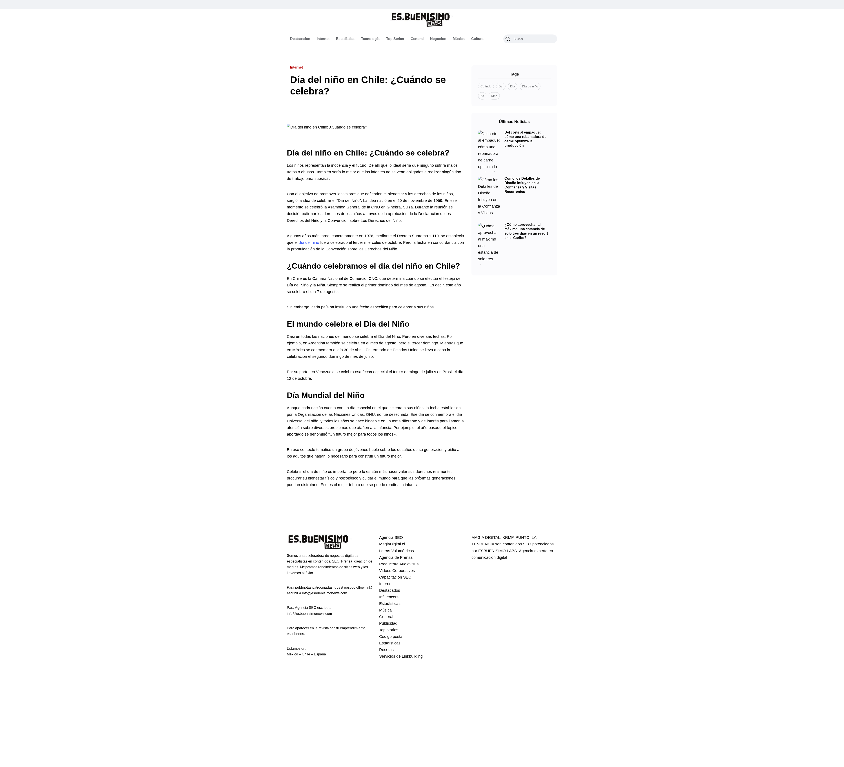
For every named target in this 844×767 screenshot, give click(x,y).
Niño (494, 96)
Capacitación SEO (395, 577)
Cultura (477, 39)
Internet (323, 39)
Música (459, 39)
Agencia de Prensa (396, 557)
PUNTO (522, 537)
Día (512, 86)
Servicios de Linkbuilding (401, 656)
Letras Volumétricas (396, 551)
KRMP (507, 537)
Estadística (345, 39)
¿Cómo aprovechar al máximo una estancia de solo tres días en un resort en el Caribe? (526, 231)
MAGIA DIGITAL (485, 537)
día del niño (309, 242)
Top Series (395, 39)
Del (500, 86)
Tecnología (370, 39)
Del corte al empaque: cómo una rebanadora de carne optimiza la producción (525, 139)
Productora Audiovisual (399, 564)
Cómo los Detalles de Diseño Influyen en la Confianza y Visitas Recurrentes (522, 185)
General (417, 39)
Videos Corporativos (397, 570)
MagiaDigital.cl (392, 544)
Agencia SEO (391, 537)
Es (482, 96)
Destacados (300, 39)
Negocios (438, 39)
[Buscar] (507, 38)
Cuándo (485, 86)
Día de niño (530, 86)
